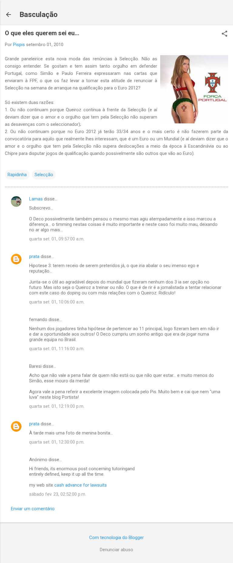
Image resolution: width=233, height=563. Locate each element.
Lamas (36, 199)
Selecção (44, 174)
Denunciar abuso (116, 549)
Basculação (38, 14)
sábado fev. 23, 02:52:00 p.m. (57, 494)
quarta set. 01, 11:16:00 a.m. (56, 348)
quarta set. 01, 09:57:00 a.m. (56, 239)
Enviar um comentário (33, 508)
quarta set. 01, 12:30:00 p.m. (56, 442)
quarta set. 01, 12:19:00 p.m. (56, 406)
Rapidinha (17, 174)
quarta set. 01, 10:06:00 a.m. (56, 302)
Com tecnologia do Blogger (116, 537)
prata (34, 256)
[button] (224, 34)
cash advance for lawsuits (80, 485)
